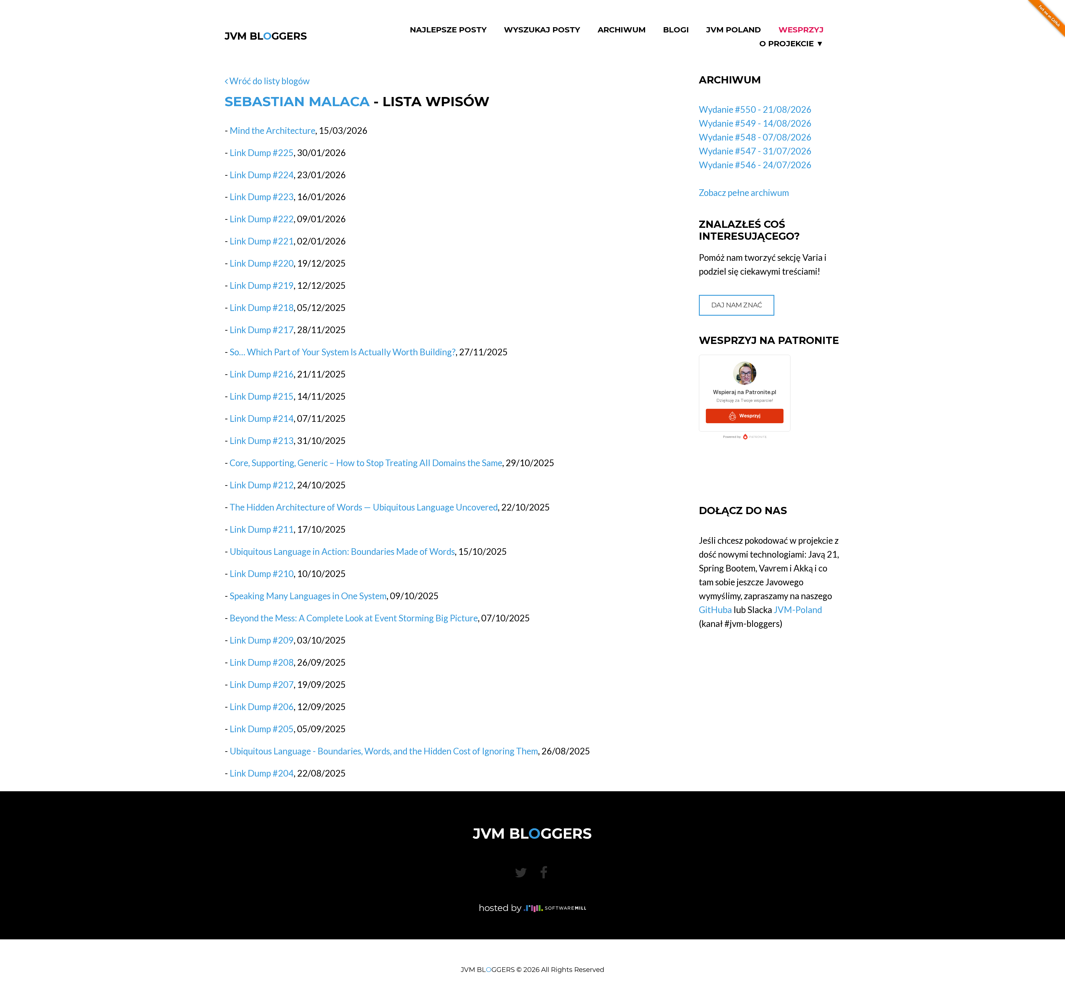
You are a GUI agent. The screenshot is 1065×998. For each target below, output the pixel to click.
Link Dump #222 (262, 218)
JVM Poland (733, 29)
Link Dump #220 (262, 263)
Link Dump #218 (262, 307)
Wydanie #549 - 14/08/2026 (755, 123)
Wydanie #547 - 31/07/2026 (755, 151)
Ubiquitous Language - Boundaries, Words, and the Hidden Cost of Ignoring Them (384, 751)
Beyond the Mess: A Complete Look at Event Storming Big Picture (354, 617)
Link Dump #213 (262, 440)
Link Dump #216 (262, 374)
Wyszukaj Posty (542, 29)
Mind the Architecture (272, 130)
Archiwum (622, 29)
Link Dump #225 (262, 152)
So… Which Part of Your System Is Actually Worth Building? (343, 351)
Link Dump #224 (262, 174)
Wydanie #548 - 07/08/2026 (755, 137)
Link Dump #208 (262, 662)
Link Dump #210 (262, 573)
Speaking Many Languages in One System (308, 595)
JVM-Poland (798, 609)
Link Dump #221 (262, 241)
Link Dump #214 (262, 418)
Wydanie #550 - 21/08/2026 (755, 109)
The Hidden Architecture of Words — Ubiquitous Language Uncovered (364, 507)
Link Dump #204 (262, 773)
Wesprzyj (801, 29)
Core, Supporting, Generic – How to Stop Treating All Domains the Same (366, 462)
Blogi (676, 29)
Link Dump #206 (262, 706)
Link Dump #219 (262, 285)
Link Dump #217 (262, 329)
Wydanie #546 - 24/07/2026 (755, 164)
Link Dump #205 (262, 728)
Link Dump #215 (262, 396)
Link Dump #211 (262, 529)
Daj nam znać (736, 305)
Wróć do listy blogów (269, 80)
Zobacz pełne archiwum (744, 192)
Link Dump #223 (262, 196)
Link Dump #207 (262, 684)
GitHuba (715, 609)
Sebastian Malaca (297, 101)
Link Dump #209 (262, 640)
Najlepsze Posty (448, 29)
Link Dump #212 (262, 484)
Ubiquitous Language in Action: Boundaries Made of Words (342, 551)
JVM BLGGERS (266, 36)
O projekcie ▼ (791, 43)
